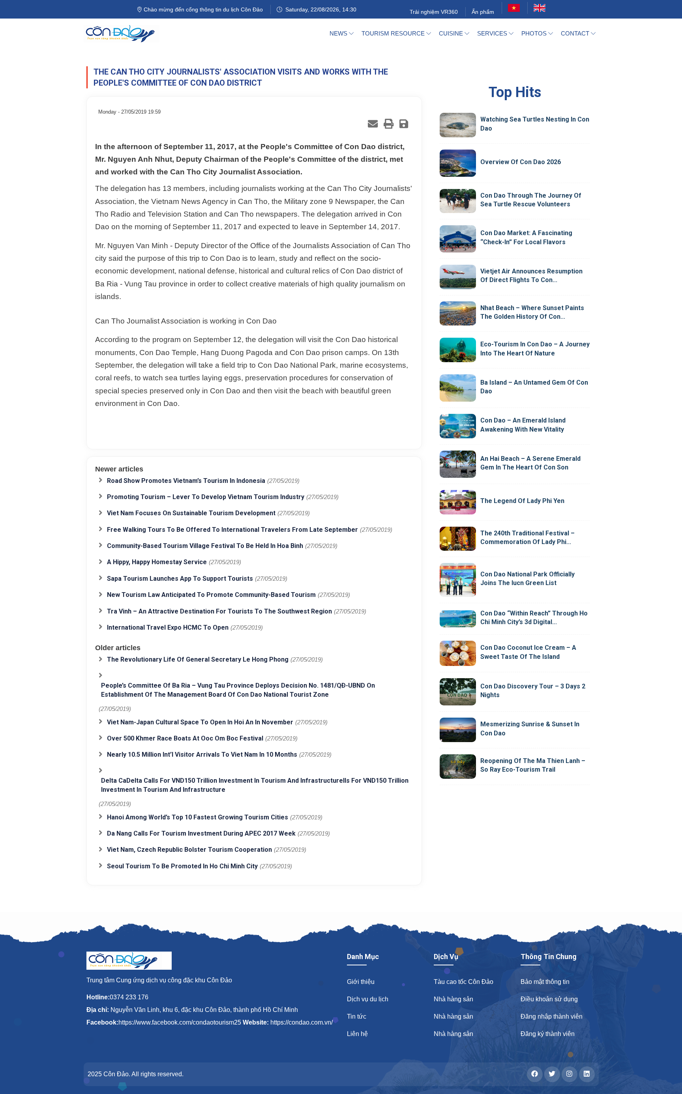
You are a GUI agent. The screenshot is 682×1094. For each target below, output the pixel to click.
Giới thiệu (361, 981)
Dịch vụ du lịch (367, 999)
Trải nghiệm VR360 (434, 12)
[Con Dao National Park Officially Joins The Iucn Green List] (458, 580)
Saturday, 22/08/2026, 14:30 (319, 9)
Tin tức (356, 1016)
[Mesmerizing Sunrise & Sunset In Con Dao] (458, 730)
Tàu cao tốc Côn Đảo (463, 981)
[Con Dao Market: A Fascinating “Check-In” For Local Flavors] (458, 238)
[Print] (388, 124)
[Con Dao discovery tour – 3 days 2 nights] (458, 691)
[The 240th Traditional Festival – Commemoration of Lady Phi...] (458, 539)
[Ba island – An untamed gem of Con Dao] (458, 388)
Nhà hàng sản (453, 999)
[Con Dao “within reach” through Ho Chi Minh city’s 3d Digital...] (458, 618)
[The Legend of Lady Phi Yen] (458, 502)
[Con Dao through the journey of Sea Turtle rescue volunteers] (458, 201)
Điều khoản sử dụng (549, 999)
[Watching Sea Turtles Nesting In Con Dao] (458, 125)
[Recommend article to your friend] (373, 124)
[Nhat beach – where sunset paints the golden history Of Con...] (458, 313)
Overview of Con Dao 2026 (520, 162)
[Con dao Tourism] (126, 33)
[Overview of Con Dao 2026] (458, 163)
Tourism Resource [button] (394, 33)
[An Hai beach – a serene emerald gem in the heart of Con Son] (458, 464)
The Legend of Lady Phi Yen (522, 501)
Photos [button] (534, 33)
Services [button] (493, 33)
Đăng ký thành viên (548, 1033)
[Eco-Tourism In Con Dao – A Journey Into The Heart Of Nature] (458, 350)
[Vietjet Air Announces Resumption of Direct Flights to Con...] (458, 277)
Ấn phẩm (483, 12)
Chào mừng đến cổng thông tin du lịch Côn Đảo (202, 9)
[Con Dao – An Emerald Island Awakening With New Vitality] (458, 426)
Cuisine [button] (452, 33)
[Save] (403, 124)
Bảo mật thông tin (545, 981)
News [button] (339, 33)
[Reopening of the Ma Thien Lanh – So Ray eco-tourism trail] (458, 766)
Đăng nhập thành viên (552, 1016)
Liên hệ (357, 1033)
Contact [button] (576, 33)
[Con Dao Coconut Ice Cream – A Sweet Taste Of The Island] (458, 653)
